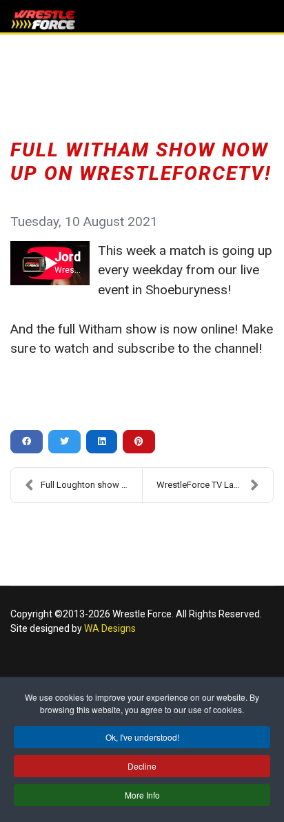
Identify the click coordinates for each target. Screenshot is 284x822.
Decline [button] (142, 766)
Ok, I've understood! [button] (142, 737)
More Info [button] (142, 795)
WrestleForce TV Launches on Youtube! (214, 485)
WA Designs (110, 628)
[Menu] (265, 20)
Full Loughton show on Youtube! (91, 485)
